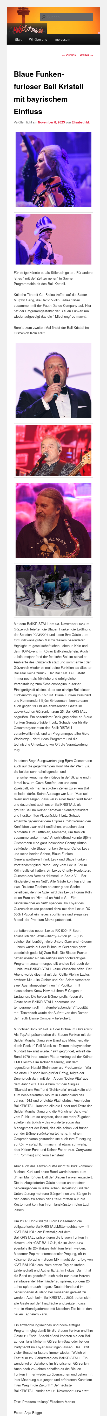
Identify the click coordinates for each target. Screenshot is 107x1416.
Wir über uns (38, 39)
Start (18, 39)
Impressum (62, 39)
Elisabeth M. (81, 122)
